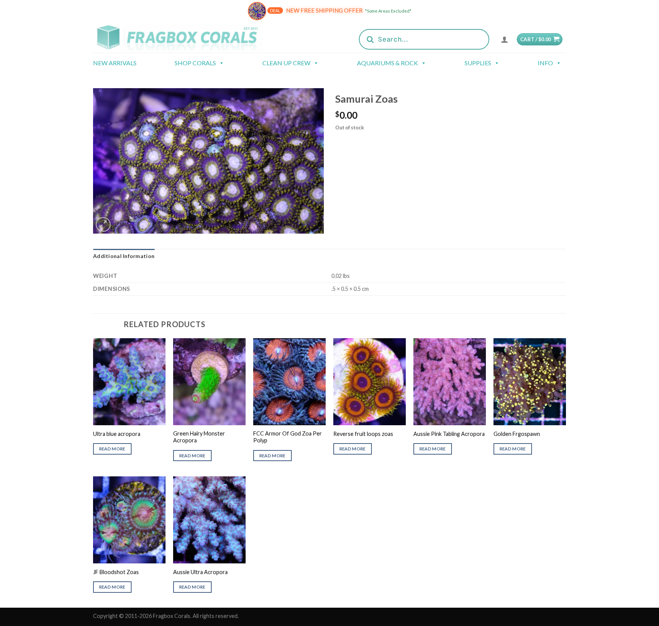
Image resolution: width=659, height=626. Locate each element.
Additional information (123, 256)
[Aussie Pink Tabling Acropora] (449, 381)
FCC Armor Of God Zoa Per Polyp (287, 437)
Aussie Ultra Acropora (200, 572)
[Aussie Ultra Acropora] (209, 519)
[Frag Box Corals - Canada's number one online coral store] (187, 37)
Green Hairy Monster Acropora (199, 437)
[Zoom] (103, 224)
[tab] (123, 256)
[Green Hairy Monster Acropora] (209, 381)
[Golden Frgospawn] (529, 381)
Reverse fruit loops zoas (363, 434)
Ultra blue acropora (116, 434)
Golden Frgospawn (516, 434)
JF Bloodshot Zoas (116, 572)
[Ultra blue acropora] (129, 381)
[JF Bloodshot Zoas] (129, 519)
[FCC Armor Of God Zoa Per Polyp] (289, 381)
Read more (112, 448)
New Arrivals (115, 62)
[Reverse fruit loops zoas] (369, 381)
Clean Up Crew (286, 62)
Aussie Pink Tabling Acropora (449, 434)
